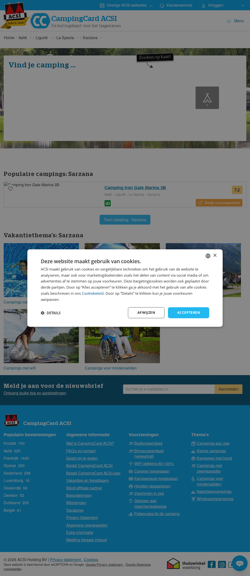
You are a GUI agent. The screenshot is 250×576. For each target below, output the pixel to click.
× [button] (215, 255)
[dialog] (125, 288)
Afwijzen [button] (146, 312)
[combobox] (208, 255)
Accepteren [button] (188, 312)
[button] (51, 312)
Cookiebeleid (93, 293)
